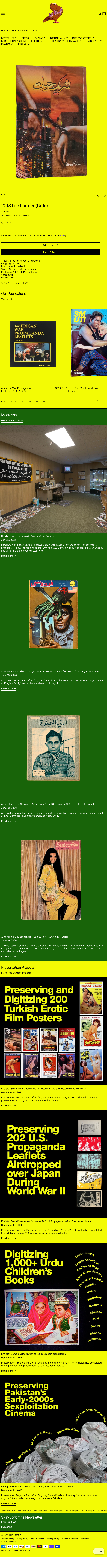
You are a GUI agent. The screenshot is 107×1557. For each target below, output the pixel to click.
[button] (99, 13)
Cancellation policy (9, 1541)
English (4, 1550)
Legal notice (85, 1538)
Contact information (69, 1538)
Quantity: (6, 222)
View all (5, 299)
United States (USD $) (23, 1550)
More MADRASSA (10, 420)
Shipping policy (52, 1538)
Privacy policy (22, 1538)
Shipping (5, 215)
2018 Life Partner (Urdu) (24, 30)
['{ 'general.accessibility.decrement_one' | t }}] (2, 228)
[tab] (1, 194)
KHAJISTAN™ (15, 1535)
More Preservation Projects (16, 973)
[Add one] (12, 228)
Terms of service (37, 1538)
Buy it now (49, 251)
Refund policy (8, 1538)
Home (4, 30)
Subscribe (6, 1527)
